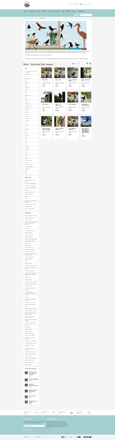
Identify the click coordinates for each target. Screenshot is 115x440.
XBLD (26, 173)
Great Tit (26, 112)
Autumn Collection (28, 232)
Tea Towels (44, 11)
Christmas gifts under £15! (30, 251)
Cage (26, 85)
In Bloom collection (28, 279)
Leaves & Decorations (29, 194)
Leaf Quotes (31, 11)
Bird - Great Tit (45, 104)
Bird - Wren (45, 79)
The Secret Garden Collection (30, 343)
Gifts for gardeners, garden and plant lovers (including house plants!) (31, 274)
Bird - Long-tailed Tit (86, 80)
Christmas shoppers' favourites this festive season (31, 254)
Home (25, 11)
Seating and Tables (28, 206)
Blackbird (26, 82)
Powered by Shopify (51, 437)
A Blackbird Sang (29, 437)
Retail (26, 137)
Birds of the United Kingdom (30, 241)
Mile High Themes (43, 437)
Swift (26, 156)
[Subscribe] (43, 426)
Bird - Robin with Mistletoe (72, 129)
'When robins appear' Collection (31, 215)
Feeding (26, 101)
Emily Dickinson (28, 95)
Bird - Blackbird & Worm (73, 80)
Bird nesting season (28, 236)
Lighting (26, 296)
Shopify (34, 437)
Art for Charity (27, 228)
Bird (25, 76)
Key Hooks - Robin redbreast (32, 402)
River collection (28, 327)
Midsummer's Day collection (30, 302)
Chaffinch (27, 87)
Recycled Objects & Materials (30, 204)
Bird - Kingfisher (72, 104)
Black (26, 80)
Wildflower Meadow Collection (30, 358)
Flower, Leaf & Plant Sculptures (30, 187)
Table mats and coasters (29, 333)
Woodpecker (27, 168)
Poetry (26, 133)
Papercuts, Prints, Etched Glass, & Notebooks (31, 201)
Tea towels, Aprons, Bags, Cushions (29, 338)
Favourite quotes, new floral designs (30, 268)
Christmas (27, 89)
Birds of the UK (27, 78)
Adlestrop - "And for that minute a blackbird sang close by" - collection (31, 223)
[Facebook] (24, 430)
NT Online (27, 129)
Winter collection (28, 364)
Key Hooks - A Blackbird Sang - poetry (33, 385)
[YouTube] (30, 430)
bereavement (27, 74)
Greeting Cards (28, 277)
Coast (26, 261)
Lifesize (26, 116)
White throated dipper (29, 166)
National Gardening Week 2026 (31, 308)
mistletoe (26, 120)
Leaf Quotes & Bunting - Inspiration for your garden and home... (30, 293)
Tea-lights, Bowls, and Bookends (31, 341)
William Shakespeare (29, 362)
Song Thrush (27, 147)
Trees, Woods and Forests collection (29, 346)
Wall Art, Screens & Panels (30, 208)
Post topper (27, 135)
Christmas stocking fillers (29, 257)
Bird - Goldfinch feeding (59, 129)
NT (25, 127)
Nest (26, 122)
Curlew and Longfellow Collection (31, 265)
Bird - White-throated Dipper (85, 105)
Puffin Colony (27, 325)
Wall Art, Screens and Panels (30, 354)
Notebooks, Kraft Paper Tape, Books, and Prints (30, 313)
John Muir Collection (29, 286)
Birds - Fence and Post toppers (33, 18)
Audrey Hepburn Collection (30, 230)
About (74, 11)
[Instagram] (27, 430)
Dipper (26, 93)
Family (26, 99)
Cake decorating (28, 245)
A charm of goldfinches (29, 217)
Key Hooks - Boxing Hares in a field (33, 391)
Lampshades (57, 11)
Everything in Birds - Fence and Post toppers (30, 72)
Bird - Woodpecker (58, 105)
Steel (26, 152)
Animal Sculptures (28, 226)
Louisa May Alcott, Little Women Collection (31, 300)
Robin (26, 141)
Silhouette (27, 145)
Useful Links (28, 177)
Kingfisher (27, 114)
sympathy (27, 158)
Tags (26, 68)
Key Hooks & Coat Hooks (29, 192)
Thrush (26, 162)
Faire (26, 97)
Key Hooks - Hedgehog (33, 379)
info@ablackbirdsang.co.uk (87, 4)
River (26, 139)
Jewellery (26, 190)
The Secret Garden (28, 160)
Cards (63, 11)
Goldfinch (27, 110)
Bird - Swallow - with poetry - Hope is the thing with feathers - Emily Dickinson (86, 130)
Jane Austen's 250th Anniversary (31, 281)
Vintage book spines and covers (31, 351)
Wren (26, 171)
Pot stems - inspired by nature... (31, 322)
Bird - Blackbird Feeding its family (46, 129)
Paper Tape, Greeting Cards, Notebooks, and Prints (30, 317)
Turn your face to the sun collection (29, 349)
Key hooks (51, 11)
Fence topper (27, 103)
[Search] (90, 15)
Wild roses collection (29, 356)
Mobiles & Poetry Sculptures (30, 304)
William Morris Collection (29, 360)
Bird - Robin (58, 79)
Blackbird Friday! (28, 243)
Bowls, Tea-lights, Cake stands (30, 185)
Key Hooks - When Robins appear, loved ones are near (33, 373)
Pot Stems (38, 11)
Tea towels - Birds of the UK (30, 335)
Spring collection (28, 331)
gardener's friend (28, 106)
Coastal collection (28, 263)
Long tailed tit (27, 118)
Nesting (26, 124)
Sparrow (26, 150)
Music (26, 198)
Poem (26, 131)
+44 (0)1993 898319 (74, 4)
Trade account (81, 11)
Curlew (26, 91)
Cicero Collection (28, 259)
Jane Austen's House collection (31, 283)
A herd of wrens (28, 219)
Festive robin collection (29, 270)
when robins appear (28, 164)
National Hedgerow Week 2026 (31, 310)
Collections (68, 11)
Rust (26, 143)
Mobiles (26, 196)
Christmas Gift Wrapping (29, 249)
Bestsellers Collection (29, 234)
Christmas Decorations (29, 247)
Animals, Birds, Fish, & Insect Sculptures (30, 181)
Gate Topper (27, 108)
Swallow (26, 154)
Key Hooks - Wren (32, 395)
